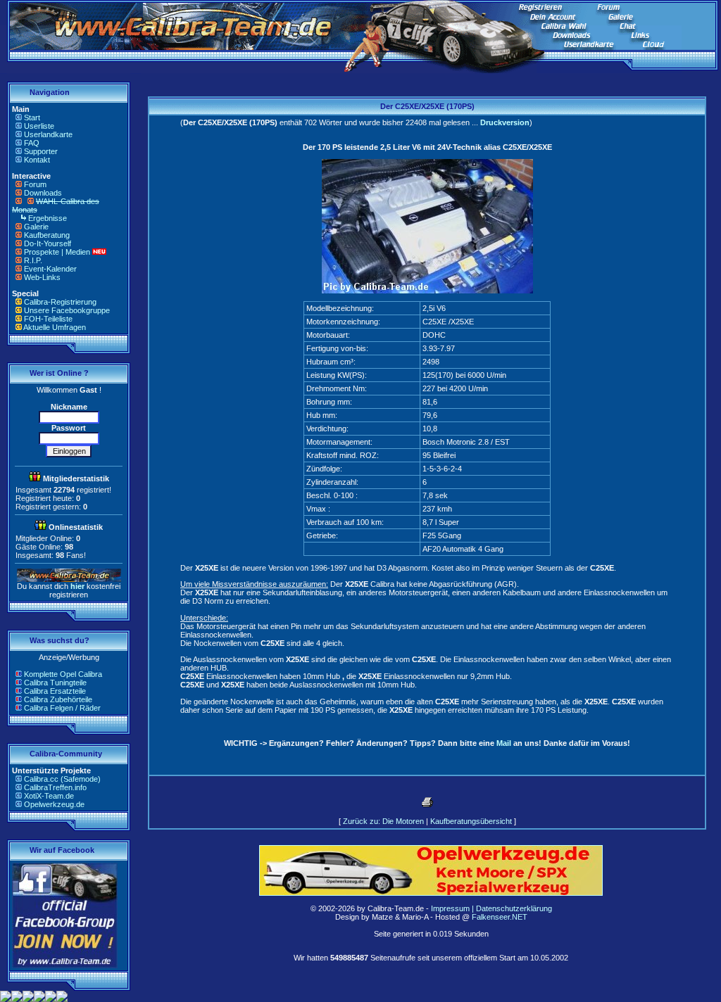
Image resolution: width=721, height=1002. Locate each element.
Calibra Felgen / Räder (62, 708)
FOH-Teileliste (48, 319)
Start (32, 117)
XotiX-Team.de (49, 796)
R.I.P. (33, 260)
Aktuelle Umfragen (54, 327)
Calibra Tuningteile (55, 682)
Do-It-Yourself (47, 243)
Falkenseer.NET (499, 917)
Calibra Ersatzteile (55, 691)
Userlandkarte (48, 134)
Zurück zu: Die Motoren (383, 821)
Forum (35, 184)
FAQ (31, 143)
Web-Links (42, 277)
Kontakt (37, 160)
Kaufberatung (47, 235)
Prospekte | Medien (57, 252)
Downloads (43, 193)
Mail (503, 743)
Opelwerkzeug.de (54, 804)
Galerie (36, 226)
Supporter (41, 151)
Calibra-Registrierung (60, 302)
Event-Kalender (50, 269)
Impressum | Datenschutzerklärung (491, 908)
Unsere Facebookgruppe (67, 310)
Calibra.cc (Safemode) (62, 779)
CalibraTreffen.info (55, 787)
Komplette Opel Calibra (63, 674)
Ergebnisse (47, 218)
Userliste (39, 126)
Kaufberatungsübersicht (471, 821)
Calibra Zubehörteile (58, 699)
